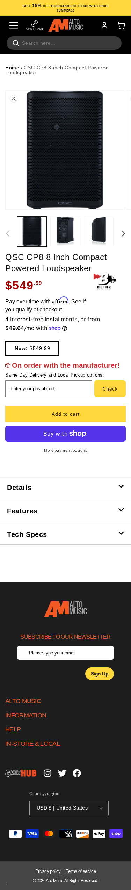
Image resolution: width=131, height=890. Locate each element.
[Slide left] (7, 233)
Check (110, 388)
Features (22, 511)
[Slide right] (123, 233)
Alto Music (54, 880)
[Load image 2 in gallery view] (65, 231)
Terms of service (81, 871)
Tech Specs (27, 534)
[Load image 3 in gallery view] (99, 231)
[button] (13, 25)
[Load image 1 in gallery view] (32, 231)
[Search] (15, 43)
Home (12, 67)
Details (19, 487)
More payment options (65, 450)
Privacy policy (47, 871)
